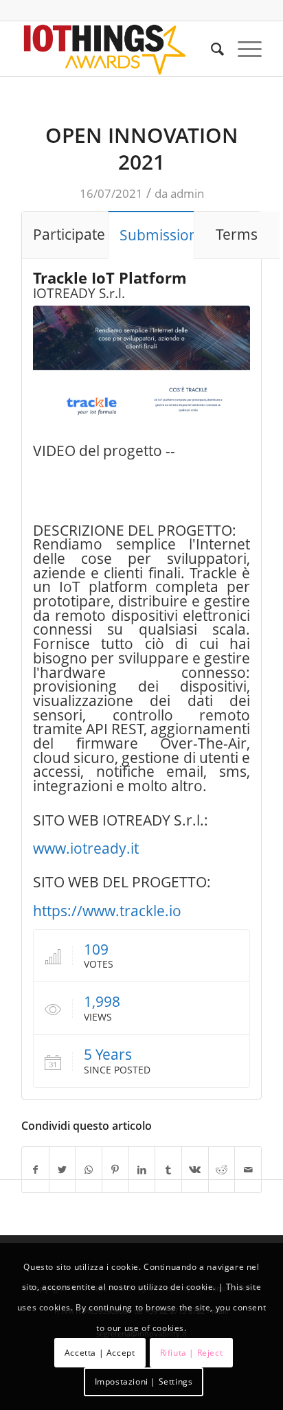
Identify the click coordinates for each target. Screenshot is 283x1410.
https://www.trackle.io (107, 910)
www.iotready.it (86, 848)
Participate (69, 234)
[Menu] (243, 48)
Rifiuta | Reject (191, 1352)
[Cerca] (210, 48)
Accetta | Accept (100, 1352)
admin (187, 193)
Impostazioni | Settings (144, 1381)
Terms (237, 234)
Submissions (157, 235)
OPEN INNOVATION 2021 (141, 148)
